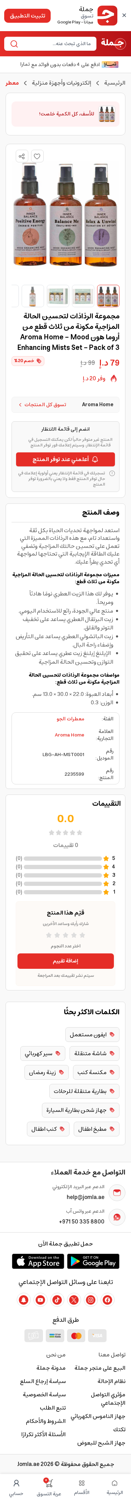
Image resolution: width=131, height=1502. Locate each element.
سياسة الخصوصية (44, 1394)
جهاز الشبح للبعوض (101, 1443)
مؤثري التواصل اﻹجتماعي (108, 1398)
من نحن (56, 1355)
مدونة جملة (51, 1368)
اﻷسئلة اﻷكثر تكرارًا (43, 1434)
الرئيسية (114, 83)
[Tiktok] (57, 1300)
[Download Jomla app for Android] (93, 1261)
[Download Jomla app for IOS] (38, 1261)
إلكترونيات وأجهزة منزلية (61, 83)
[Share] (21, 156)
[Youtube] (40, 1300)
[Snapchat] (23, 1300)
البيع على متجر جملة (99, 1368)
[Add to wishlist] (37, 156)
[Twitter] (74, 1300)
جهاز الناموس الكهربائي (98, 1416)
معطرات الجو (70, 719)
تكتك (119, 1429)
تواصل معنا (112, 1355)
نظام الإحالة (111, 1381)
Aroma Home (69, 735)
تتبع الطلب (53, 1408)
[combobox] (56, 43)
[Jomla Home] (114, 44)
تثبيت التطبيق (27, 16)
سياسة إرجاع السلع (43, 1381)
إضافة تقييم (65, 961)
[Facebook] (107, 1300)
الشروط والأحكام (46, 1421)
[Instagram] (90, 1300)
